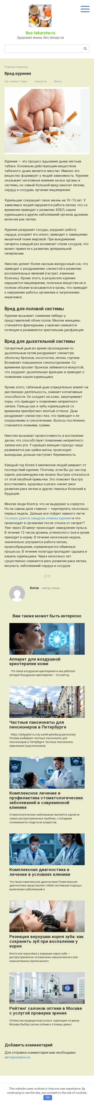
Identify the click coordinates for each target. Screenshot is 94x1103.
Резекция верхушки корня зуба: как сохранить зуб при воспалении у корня (46, 941)
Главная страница (16, 67)
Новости (41, 81)
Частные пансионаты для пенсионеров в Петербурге (37, 725)
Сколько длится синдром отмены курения (38, 518)
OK (48, 1097)
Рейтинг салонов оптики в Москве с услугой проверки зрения (45, 1011)
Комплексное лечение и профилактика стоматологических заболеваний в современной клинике (46, 800)
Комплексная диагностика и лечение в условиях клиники (39, 872)
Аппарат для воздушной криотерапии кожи (34, 661)
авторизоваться (17, 1057)
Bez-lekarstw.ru (40, 33)
